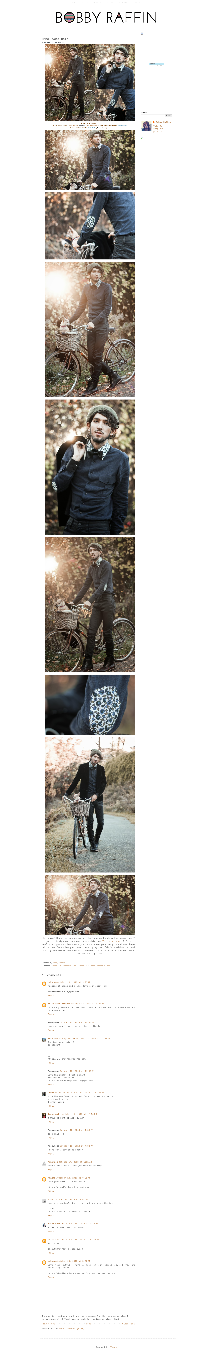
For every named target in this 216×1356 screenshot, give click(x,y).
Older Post (128, 1324)
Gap (106, 128)
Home (88, 1324)
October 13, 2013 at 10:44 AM (77, 1022)
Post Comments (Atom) (71, 1329)
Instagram (123, 2)
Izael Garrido (56, 1224)
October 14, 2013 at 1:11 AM (75, 1162)
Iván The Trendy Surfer (61, 1038)
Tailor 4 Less (73, 126)
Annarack (53, 1162)
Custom (54, 966)
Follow (85, 2)
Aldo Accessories (92, 126)
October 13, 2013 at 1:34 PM (76, 1130)
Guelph (81, 966)
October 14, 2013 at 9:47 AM (71, 1199)
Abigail (52, 1178)
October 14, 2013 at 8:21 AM (73, 1178)
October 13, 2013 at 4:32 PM (76, 1146)
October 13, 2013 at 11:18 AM (93, 1038)
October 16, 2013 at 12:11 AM (82, 1240)
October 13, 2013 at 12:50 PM (79, 1114)
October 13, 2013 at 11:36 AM (77, 1071)
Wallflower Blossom (59, 1004)
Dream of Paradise (58, 1093)
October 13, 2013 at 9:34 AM (87, 1004)
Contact (74, 2)
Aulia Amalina (56, 1240)
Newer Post (48, 1324)
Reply (51, 995)
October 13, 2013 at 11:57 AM (87, 1093)
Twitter (110, 2)
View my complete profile (158, 129)
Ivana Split (55, 1114)
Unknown (52, 982)
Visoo (51, 1199)
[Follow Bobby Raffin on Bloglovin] (156, 65)
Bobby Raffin (163, 122)
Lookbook (136, 2)
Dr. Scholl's (92, 128)
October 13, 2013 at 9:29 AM (73, 982)
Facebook (98, 2)
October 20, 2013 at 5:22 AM (73, 1261)
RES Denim (122, 126)
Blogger (114, 1347)
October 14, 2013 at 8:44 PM (81, 1224)
